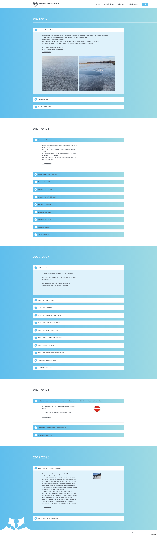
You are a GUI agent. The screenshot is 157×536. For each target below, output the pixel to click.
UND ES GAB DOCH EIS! (45, 368)
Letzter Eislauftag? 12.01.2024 (47, 197)
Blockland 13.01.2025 (44, 107)
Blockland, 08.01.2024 (44, 227)
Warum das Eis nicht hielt (45, 30)
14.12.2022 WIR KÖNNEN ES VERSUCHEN (50, 338)
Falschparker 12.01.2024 (45, 189)
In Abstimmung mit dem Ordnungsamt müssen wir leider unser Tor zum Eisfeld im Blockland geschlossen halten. (70, 401)
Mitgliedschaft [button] (133, 4)
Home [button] (98, 4)
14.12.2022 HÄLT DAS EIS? (46, 345)
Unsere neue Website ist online (47, 360)
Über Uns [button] (121, 4)
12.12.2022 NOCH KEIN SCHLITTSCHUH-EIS (51, 353)
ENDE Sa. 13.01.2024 (44, 182)
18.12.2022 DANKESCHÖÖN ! (46, 300)
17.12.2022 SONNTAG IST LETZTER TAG (50, 315)
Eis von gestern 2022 (44, 234)
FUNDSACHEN (42, 267)
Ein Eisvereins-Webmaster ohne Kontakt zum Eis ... (52, 427)
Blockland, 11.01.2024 (44, 204)
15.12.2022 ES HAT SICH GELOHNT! (48, 330)
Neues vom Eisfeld (43, 99)
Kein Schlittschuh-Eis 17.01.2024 (47, 174)
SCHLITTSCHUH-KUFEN (45, 308)
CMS (155, 534)
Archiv (145, 4)
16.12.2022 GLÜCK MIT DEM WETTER (49, 323)
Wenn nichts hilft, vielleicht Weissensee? (49, 468)
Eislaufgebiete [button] (109, 4)
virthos (152, 534)
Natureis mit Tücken (44, 140)
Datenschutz (136, 533)
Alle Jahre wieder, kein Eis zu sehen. (48, 518)
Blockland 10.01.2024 (44, 212)
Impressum (147, 533)
